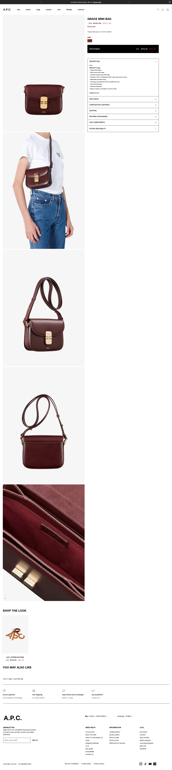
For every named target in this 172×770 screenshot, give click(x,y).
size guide (89, 749)
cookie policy (86, 764)
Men (100, 2)
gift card (143, 746)
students (143, 749)
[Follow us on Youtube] (150, 764)
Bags (10, 679)
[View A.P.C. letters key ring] (15, 634)
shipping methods (92, 743)
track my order (91, 735)
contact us (89, 754)
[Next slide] (168, 634)
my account (90, 732)
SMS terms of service (117, 743)
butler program (145, 740)
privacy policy (114, 735)
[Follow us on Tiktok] (145, 764)
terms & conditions (72, 764)
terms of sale (114, 738)
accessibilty (90, 752)
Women (95, 2)
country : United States (97, 716)
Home (5, 679)
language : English (124, 716)
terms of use (114, 740)
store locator (144, 738)
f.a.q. (87, 746)
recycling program (146, 743)
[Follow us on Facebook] (154, 764)
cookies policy (114, 732)
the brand (143, 732)
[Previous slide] (3, 634)
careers (143, 735)
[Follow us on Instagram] (140, 764)
